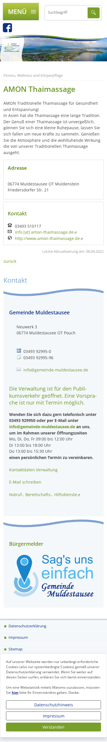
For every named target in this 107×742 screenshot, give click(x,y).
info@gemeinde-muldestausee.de (55, 370)
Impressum (53, 716)
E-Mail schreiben (25, 482)
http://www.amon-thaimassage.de (47, 238)
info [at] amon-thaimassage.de (44, 232)
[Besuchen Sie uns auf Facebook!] (10, 29)
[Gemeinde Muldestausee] (53, 48)
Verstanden (53, 727)
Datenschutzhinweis (53, 704)
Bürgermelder (26, 543)
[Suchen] (94, 12)
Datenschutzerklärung (27, 625)
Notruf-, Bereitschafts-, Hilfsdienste (43, 494)
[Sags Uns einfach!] (53, 575)
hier (15, 692)
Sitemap (15, 649)
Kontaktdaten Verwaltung (33, 469)
